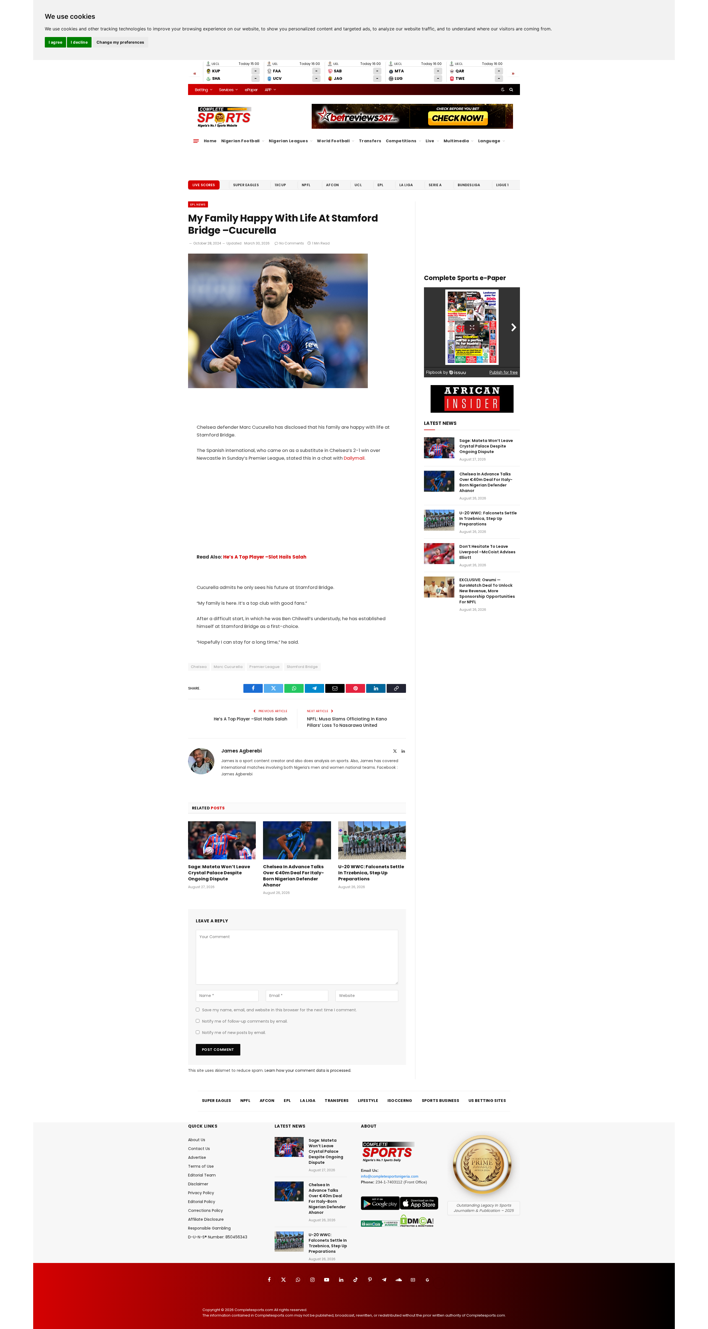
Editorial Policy (201, 1201)
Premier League (264, 666)
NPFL (306, 185)
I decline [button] (79, 42)
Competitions (401, 141)
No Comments (291, 243)
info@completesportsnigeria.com (389, 1176)
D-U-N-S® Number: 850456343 (217, 1237)
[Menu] (196, 141)
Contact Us (199, 1148)
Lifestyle (368, 1100)
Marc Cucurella (228, 666)
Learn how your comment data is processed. (308, 1070)
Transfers (370, 141)
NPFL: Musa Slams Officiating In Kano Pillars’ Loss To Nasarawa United (347, 722)
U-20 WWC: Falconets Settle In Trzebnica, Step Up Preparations (371, 873)
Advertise (197, 1157)
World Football (333, 141)
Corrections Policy (205, 1210)
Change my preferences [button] (120, 42)
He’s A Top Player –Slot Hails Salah (264, 557)
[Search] (510, 89)
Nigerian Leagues (288, 141)
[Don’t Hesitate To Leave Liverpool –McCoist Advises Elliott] (439, 553)
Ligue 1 (502, 185)
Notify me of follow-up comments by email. (245, 1021)
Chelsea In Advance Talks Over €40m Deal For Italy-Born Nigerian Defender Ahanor (293, 876)
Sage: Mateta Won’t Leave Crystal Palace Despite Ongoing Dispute (219, 873)
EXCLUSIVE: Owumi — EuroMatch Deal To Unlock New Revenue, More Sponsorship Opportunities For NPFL (487, 591)
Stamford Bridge (302, 666)
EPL (380, 185)
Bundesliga (469, 185)
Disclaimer (198, 1184)
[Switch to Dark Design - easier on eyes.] (503, 89)
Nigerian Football (240, 141)
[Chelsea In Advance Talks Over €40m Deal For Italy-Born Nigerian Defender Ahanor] (297, 840)
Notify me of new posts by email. (234, 1032)
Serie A (435, 185)
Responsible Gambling (209, 1228)
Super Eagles (246, 185)
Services (226, 90)
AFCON (332, 185)
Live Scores (203, 185)
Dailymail (354, 458)
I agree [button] (55, 42)
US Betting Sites (487, 1100)
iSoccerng (399, 1100)
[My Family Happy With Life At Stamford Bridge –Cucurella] (278, 387)
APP (268, 90)
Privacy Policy (201, 1193)
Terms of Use (201, 1166)
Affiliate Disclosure (206, 1219)
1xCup (280, 185)
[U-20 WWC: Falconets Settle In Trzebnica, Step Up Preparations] (372, 840)
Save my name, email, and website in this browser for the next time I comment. (279, 1010)
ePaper (251, 90)
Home (210, 141)
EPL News (198, 204)
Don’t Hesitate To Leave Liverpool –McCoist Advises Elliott (487, 552)
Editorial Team (202, 1175)
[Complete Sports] (224, 117)
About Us (196, 1140)
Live (430, 141)
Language (489, 141)
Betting (201, 90)
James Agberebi (241, 751)
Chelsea (199, 666)
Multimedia (456, 141)
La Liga (406, 185)
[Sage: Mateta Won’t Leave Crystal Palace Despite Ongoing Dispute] (222, 840)
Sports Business (440, 1100)
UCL (358, 185)
